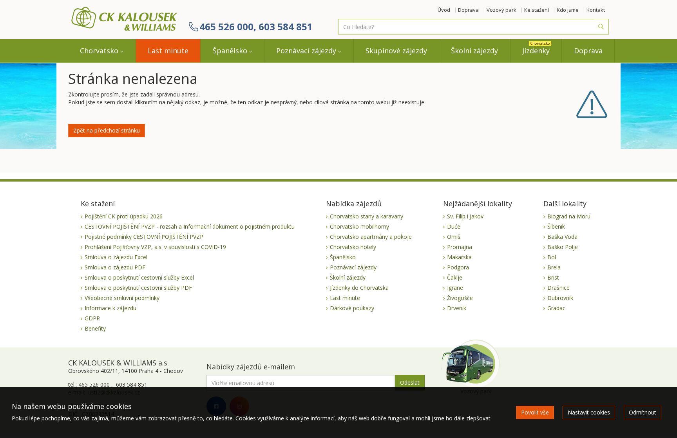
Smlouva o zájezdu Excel (116, 257)
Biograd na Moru (568, 216)
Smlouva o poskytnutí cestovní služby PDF (138, 287)
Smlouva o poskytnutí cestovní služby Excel (139, 277)
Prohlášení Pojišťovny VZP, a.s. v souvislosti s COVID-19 (155, 247)
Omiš (453, 236)
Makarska (459, 257)
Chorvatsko (99, 50)
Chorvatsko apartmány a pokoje (371, 236)
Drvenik (456, 308)
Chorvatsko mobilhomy (359, 226)
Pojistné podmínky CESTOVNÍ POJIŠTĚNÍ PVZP (144, 236)
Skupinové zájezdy (396, 50)
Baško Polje (562, 247)
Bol (551, 257)
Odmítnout (642, 412)
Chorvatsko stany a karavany (366, 216)
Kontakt (595, 9)
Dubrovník (560, 298)
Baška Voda (562, 236)
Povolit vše (535, 412)
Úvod (444, 9)
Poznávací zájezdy (306, 50)
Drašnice (558, 287)
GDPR (92, 318)
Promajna (459, 247)
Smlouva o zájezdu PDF (115, 267)
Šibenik (556, 226)
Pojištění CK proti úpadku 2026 (124, 216)
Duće (453, 226)
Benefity (95, 328)
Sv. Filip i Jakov (465, 216)
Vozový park (501, 9)
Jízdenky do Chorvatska (359, 287)
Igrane (455, 287)
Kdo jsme (568, 9)
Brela (554, 267)
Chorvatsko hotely (353, 247)
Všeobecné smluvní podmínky (122, 298)
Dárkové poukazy (352, 308)
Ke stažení (536, 9)
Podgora (458, 267)
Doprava (468, 9)
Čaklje (454, 277)
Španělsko (230, 50)
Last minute (168, 50)
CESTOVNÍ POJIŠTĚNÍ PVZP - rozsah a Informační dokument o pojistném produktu (190, 226)
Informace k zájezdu (110, 308)
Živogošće (460, 298)
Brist (553, 277)
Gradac (556, 308)
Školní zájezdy (474, 50)
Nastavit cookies (589, 412)
